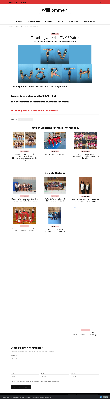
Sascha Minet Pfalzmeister (55, 154)
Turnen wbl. (28, 119)
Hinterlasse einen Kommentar (67, 41)
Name (12, 373)
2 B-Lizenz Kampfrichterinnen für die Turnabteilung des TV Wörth (85, 200)
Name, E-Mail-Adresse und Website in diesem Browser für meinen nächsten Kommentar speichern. (36, 381)
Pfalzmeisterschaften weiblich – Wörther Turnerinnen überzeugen (85, 334)
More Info (106, 397)
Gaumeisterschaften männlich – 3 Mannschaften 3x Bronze (24, 230)
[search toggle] (100, 2)
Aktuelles (48, 21)
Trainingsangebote (33, 21)
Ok (100, 397)
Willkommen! (55, 10)
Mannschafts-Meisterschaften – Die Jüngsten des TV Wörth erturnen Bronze (24, 201)
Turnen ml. (21, 119)
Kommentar (14, 355)
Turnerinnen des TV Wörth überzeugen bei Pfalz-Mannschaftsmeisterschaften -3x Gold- (24, 157)
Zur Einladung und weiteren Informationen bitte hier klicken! (34, 111)
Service (60, 21)
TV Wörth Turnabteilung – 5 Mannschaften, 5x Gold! (55, 200)
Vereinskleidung (89, 21)
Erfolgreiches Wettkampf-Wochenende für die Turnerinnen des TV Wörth (85, 156)
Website (73, 373)
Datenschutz (13, 2)
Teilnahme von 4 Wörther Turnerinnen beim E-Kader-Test (55, 230)
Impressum (23, 2)
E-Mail (43, 373)
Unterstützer (73, 21)
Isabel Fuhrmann (40, 41)
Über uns (18, 21)
